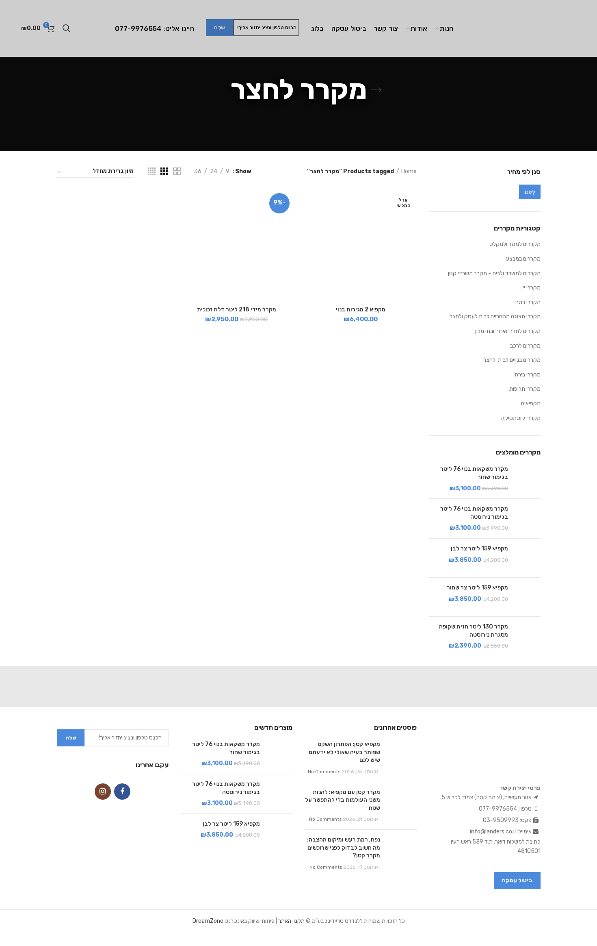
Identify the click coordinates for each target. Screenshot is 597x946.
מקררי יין (531, 287)
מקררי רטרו (528, 302)
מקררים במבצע (523, 258)
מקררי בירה (528, 374)
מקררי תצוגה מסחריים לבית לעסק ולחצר (495, 316)
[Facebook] (122, 791)
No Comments (324, 771)
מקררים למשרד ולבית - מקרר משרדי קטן (494, 273)
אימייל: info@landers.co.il (501, 831)
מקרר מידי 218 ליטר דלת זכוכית (236, 309)
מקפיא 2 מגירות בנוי (360, 309)
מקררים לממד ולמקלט (515, 244)
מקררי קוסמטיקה (521, 418)
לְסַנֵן (530, 192)
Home (409, 171)
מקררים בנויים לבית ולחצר (512, 360)
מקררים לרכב (525, 345)
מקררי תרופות (525, 388)
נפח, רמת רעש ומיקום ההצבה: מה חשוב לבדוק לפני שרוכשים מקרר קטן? (343, 847)
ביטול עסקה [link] (517, 880)
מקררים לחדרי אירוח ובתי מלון (508, 331)
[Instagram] (103, 791)
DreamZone (208, 921)
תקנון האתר (291, 921)
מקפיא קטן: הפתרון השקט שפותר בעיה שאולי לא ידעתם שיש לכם (344, 752)
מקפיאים (531, 403)
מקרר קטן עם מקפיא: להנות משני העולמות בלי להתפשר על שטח (342, 800)
